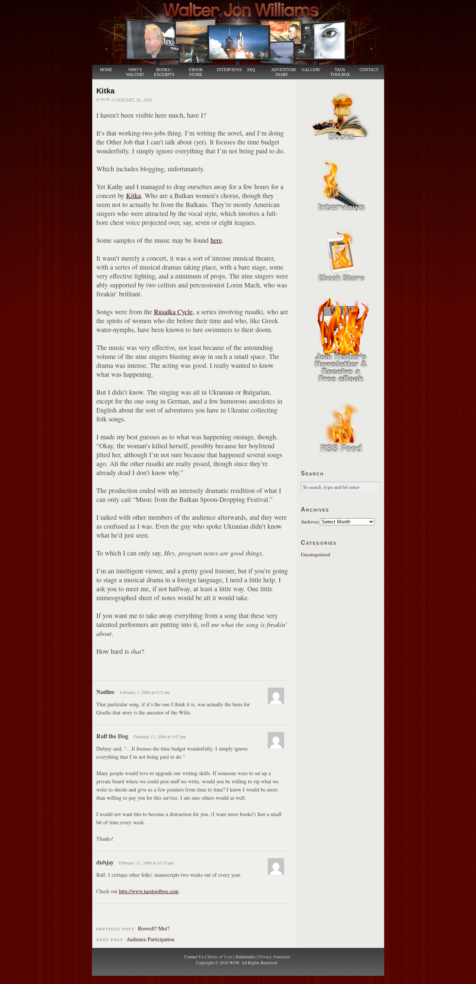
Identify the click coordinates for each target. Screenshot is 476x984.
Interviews (225, 70)
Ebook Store (196, 72)
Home (106, 70)
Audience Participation (150, 939)
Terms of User (220, 956)
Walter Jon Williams (242, 32)
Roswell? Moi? (153, 928)
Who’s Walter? (135, 72)
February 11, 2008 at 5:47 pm (160, 736)
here (216, 240)
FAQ (251, 70)
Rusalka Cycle (173, 311)
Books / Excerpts (164, 72)
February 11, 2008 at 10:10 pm (146, 863)
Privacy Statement (274, 956)
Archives (310, 521)
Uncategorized (315, 554)
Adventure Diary (283, 72)
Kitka (133, 195)
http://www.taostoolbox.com (148, 891)
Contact (369, 70)
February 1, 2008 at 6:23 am (145, 692)
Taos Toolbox (340, 72)
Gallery (311, 70)
